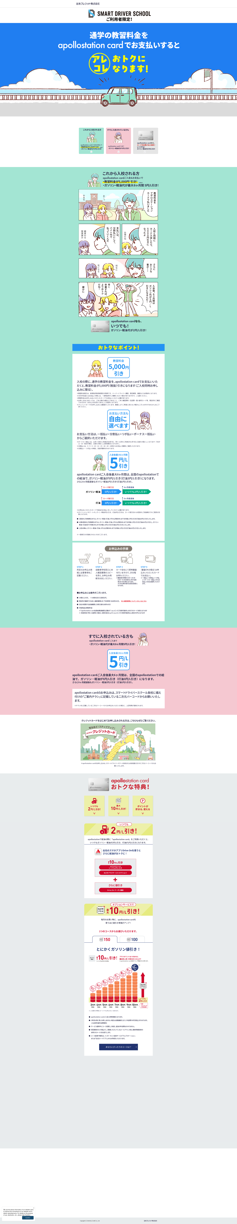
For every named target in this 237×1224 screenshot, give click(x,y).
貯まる (104, 1088)
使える (132, 1088)
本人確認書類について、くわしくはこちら (133, 601)
